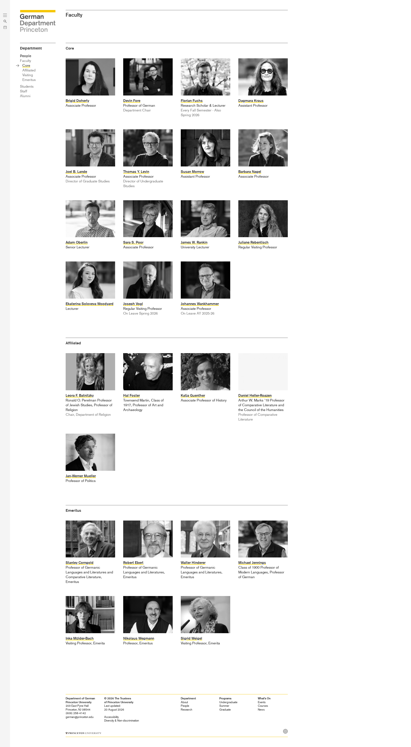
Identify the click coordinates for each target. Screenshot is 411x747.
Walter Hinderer (193, 563)
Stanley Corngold (79, 563)
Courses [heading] (263, 705)
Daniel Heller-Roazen (255, 395)
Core (26, 65)
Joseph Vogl (133, 304)
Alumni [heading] (25, 96)
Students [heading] (27, 86)
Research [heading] (186, 709)
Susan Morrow (192, 172)
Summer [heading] (224, 705)
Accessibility (111, 717)
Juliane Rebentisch (253, 242)
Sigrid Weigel (191, 638)
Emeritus (29, 80)
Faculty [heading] (25, 61)
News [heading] (261, 709)
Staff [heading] (23, 91)
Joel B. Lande (76, 172)
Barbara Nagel (249, 172)
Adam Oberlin (77, 242)
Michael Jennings (252, 563)
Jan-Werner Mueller (81, 476)
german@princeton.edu (79, 717)
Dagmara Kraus (251, 101)
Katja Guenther (193, 395)
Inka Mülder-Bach (80, 638)
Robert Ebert (133, 563)
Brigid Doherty (77, 101)
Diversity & (121, 720)
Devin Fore (131, 101)
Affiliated (28, 70)
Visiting (27, 75)
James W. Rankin (194, 242)
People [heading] (185, 705)
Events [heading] (262, 702)
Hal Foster (131, 395)
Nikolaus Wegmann (138, 638)
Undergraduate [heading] (228, 702)
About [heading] (184, 702)
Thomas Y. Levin (136, 172)
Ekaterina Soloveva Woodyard (89, 304)
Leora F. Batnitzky (80, 395)
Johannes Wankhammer (200, 304)
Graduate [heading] (225, 709)
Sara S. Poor (133, 242)
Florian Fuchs (192, 101)
